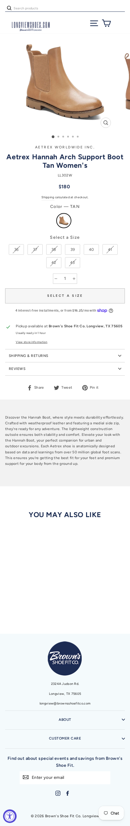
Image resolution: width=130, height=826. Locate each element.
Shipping (47, 197)
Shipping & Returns (28, 356)
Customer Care (65, 738)
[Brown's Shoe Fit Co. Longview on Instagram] (57, 793)
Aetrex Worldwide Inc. (65, 147)
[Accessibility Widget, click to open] (10, 816)
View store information (31, 342)
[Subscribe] (26, 777)
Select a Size (65, 237)
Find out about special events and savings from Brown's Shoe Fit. (65, 762)
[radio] (63, 220)
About (65, 719)
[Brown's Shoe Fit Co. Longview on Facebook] (67, 793)
